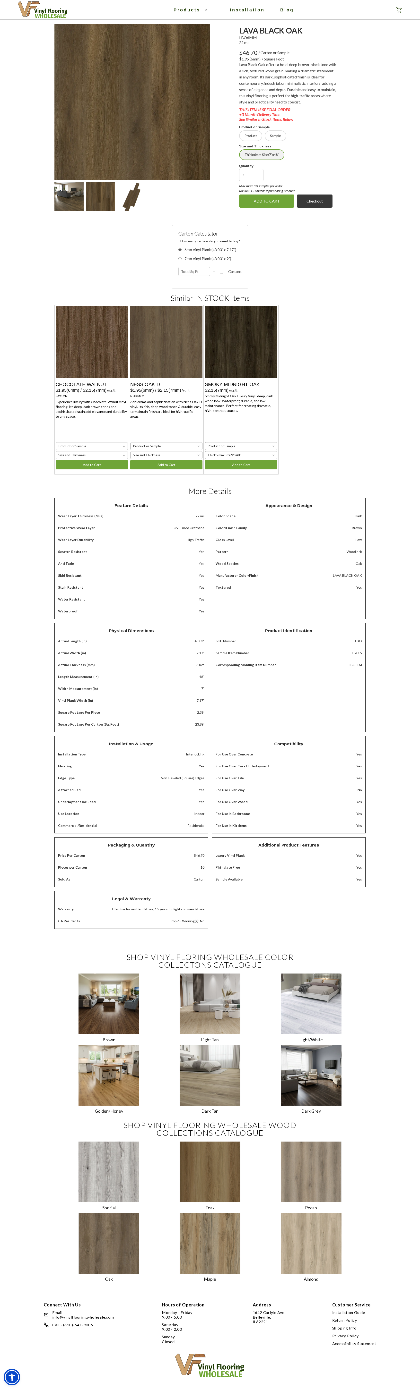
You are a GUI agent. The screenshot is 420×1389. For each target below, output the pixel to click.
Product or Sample (254, 127)
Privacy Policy (345, 1335)
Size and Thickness (255, 146)
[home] (43, 10)
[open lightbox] (132, 102)
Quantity (246, 166)
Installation (247, 10)
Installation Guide (348, 1312)
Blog (287, 10)
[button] (189, 10)
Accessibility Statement (354, 1343)
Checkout (314, 201)
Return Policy (344, 1320)
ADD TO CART (267, 201)
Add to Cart (92, 465)
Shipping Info (344, 1328)
